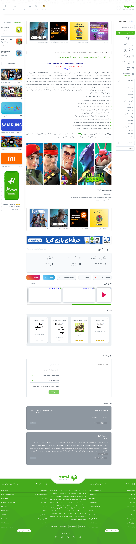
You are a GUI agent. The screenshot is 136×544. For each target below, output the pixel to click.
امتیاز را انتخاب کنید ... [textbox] (53, 380)
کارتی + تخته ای (129, 114)
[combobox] (44, 370)
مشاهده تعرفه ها (16, 210)
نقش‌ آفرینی (130, 133)
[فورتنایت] (39, 218)
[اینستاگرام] (56, 537)
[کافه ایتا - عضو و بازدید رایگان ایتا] (59, 31)
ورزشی (131, 136)
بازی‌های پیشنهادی (128, 101)
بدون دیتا (130, 104)
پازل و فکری (130, 107)
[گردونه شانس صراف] (79, 31)
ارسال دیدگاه (54, 392)
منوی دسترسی (6, 9)
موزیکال (131, 130)
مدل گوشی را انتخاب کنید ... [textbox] (51, 370)
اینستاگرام (36, 277)
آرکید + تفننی (130, 88)
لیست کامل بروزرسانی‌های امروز (98, 484)
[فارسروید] (68, 478)
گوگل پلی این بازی (105, 277)
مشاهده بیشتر (113, 531)
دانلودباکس (130, 33)
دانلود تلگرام (63, 526)
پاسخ (33, 423)
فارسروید (66, 134)
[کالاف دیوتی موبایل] (39, 31)
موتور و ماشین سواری (127, 127)
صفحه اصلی (107, 53)
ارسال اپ (23, 9)
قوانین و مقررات (55, 386)
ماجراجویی (130, 120)
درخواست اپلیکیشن (69, 277)
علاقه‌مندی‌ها (15, 9)
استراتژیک (127, 75)
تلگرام (51, 277)
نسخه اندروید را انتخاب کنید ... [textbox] (51, 375)
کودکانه (131, 117)
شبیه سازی (130, 111)
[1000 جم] (99, 31)
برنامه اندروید (72, 526)
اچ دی (131, 91)
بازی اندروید (100, 53)
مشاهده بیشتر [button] (11, 63)
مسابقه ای (130, 124)
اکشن (131, 98)
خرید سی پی (44, 9)
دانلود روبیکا (54, 526)
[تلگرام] (80, 537)
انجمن (29, 9)
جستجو (36, 9)
